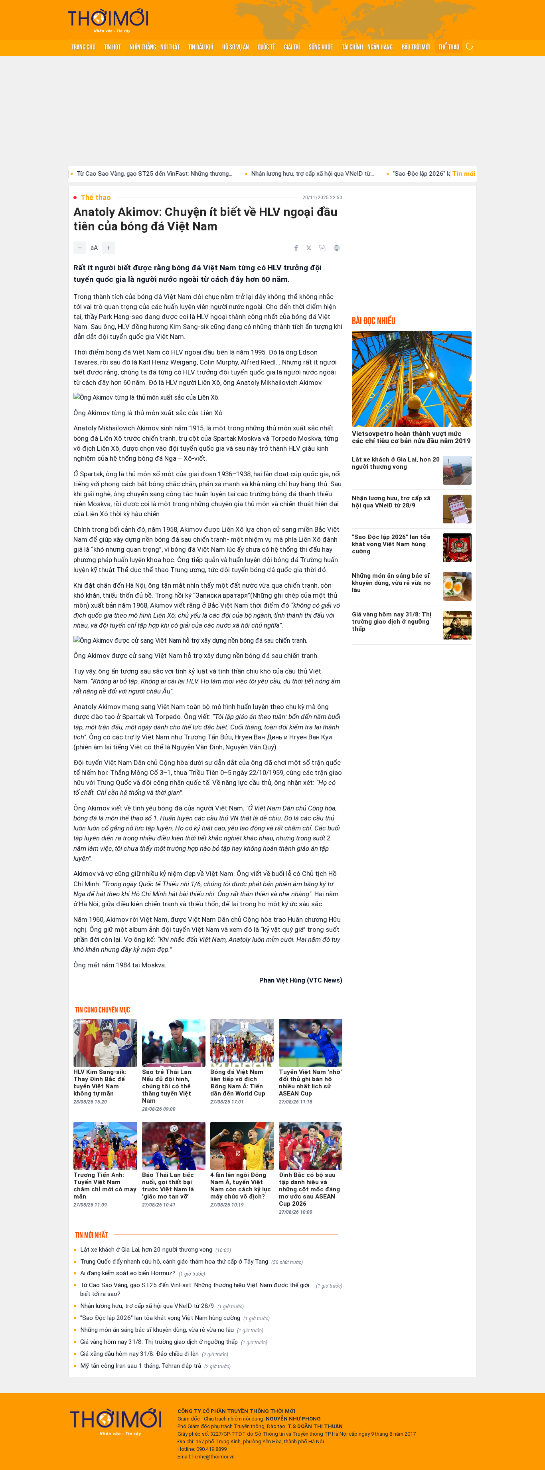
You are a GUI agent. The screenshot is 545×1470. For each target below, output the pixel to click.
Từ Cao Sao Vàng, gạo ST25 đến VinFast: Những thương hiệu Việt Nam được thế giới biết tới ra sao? (211, 1290)
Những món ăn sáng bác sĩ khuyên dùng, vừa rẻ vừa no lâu (171, 1329)
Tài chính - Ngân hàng (367, 46)
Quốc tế (266, 46)
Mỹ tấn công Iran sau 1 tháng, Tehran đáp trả (155, 1365)
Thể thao (448, 46)
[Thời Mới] (115, 1421)
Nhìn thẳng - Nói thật (155, 46)
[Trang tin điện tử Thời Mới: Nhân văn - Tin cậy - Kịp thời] (108, 20)
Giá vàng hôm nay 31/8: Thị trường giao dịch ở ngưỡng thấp (173, 1341)
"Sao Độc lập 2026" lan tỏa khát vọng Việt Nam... (419, 173)
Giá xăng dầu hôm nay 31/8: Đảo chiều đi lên (154, 1353)
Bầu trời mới (416, 46)
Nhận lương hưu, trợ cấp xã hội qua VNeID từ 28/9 (162, 1306)
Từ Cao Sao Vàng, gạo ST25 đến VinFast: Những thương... (116, 173)
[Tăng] (108, 248)
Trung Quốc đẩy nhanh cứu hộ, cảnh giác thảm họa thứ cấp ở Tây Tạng (191, 1261)
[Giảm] (79, 248)
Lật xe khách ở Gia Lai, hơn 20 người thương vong (155, 1249)
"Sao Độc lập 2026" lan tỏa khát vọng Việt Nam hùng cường (175, 1317)
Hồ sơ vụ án (235, 46)
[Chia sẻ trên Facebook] (296, 248)
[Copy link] (322, 248)
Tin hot (112, 46)
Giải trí (292, 46)
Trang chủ (83, 46)
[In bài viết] (336, 248)
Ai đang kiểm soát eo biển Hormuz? (142, 1273)
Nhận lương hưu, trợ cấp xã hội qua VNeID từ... (274, 173)
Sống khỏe (321, 46)
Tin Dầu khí (200, 46)
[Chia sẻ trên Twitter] (309, 248)
